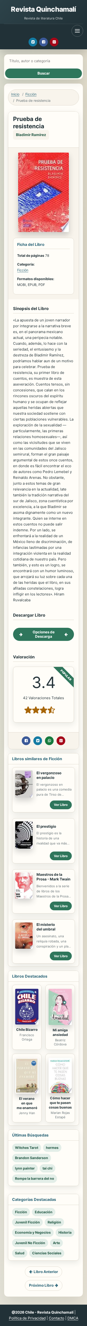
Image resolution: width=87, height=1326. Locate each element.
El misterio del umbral (45, 926)
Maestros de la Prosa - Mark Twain (53, 876)
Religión (54, 1222)
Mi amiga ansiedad (60, 1032)
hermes (52, 1147)
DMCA (72, 1318)
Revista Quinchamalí (43, 9)
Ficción (30, 94)
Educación (43, 1212)
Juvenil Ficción (27, 1222)
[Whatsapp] (49, 740)
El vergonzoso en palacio (48, 775)
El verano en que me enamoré (27, 1103)
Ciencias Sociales (46, 1253)
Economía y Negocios (33, 1232)
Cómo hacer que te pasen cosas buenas (60, 1102)
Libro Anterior (46, 1271)
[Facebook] (43, 42)
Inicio (15, 94)
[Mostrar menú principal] (77, 31)
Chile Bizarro (27, 1029)
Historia (65, 1232)
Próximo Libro (41, 1285)
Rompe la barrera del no (34, 1178)
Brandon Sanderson (31, 1158)
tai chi (47, 1168)
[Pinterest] (54, 42)
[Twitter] (33, 42)
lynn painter (25, 1168)
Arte (56, 1243)
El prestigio (46, 826)
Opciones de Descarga (44, 634)
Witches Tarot (26, 1147)
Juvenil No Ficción (30, 1243)
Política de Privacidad (27, 1318)
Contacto (56, 1318)
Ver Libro (61, 805)
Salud (19, 1253)
